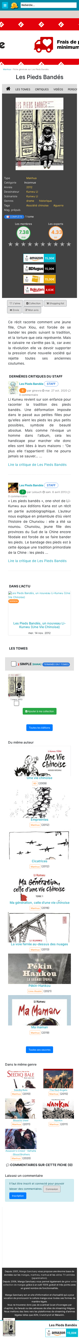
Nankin (58, 1120)
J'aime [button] (16, 303)
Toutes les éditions (39, 727)
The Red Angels (58, 1090)
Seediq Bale (21, 1090)
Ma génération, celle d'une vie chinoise (39, 903)
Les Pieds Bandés (31, 383)
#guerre (58, 205)
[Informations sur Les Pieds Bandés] (8, 89)
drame (30, 200)
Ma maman (39, 1027)
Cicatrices (39, 861)
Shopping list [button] (56, 303)
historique (45, 200)
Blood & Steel (20, 1120)
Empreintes (39, 819)
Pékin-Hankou (40, 986)
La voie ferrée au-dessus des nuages (39, 944)
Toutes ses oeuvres (39, 1049)
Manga (14, 5)
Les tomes (22, 89)
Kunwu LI (32, 191)
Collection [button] (34, 303)
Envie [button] (15, 310)
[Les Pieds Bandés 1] (16, 685)
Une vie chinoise (39, 778)
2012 (29, 187)
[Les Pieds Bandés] (39, 133)
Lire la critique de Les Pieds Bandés (37, 465)
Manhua (31, 178)
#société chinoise (37, 205)
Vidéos (58, 89)
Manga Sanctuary (28, 1271)
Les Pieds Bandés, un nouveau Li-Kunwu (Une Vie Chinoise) (39, 625)
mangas (25, 1274)
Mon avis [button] (33, 310)
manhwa (35, 1274)
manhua (45, 1274)
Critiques (42, 89)
